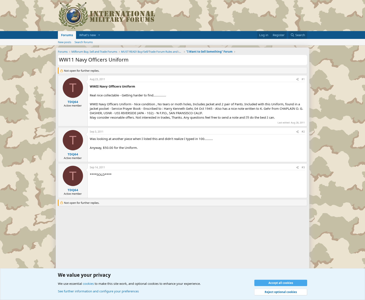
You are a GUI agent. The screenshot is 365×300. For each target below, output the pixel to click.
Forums (67, 35)
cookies (88, 283)
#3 (303, 167)
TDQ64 (73, 102)
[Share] (297, 79)
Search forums (84, 42)
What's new (87, 35)
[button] (99, 35)
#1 (303, 79)
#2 (303, 131)
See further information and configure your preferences (98, 291)
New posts (64, 42)
